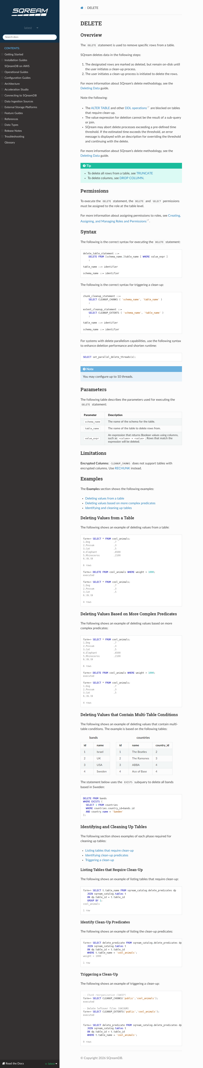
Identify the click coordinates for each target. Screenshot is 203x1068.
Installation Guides (16, 60)
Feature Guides (14, 113)
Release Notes (13, 130)
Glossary (10, 142)
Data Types (11, 124)
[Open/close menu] (2, 54)
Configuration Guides (18, 77)
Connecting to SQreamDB (21, 95)
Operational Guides (16, 72)
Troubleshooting (14, 136)
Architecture (12, 83)
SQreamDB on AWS (17, 66)
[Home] (81, 8)
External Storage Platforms (21, 107)
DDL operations (136, 108)
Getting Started (14, 54)
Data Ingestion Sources (19, 101)
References (11, 119)
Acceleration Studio (17, 89)
